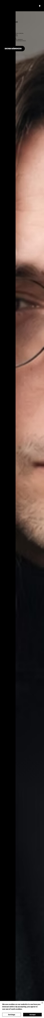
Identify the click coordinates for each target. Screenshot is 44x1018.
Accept (32, 1015)
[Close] (41, 1004)
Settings (11, 1015)
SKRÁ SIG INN (24, 6)
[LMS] (40, 6)
